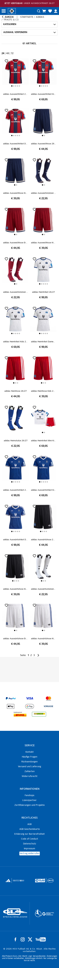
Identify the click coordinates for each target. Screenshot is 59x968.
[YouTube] (40, 939)
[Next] (38, 655)
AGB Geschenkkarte (29, 829)
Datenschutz (29, 844)
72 (12, 53)
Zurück (9, 17)
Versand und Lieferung (29, 766)
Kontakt (29, 752)
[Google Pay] (29, 706)
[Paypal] (11, 698)
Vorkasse (48, 706)
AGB (29, 824)
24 (3, 53)
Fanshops (29, 795)
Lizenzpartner (29, 800)
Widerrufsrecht (29, 776)
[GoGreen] (39, 714)
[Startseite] (12, 10)
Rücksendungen (29, 762)
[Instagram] (22, 939)
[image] (15, 79)
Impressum (29, 849)
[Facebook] (15, 939)
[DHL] (20, 714)
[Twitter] (30, 939)
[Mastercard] (48, 698)
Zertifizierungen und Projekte (29, 805)
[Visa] (29, 698)
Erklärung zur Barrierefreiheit (29, 834)
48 (7, 53)
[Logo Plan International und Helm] (15, 881)
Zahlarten (30, 771)
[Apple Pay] (11, 706)
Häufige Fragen (29, 757)
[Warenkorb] (44, 11)
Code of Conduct (29, 839)
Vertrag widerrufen (29, 853)
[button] (11, 86)
